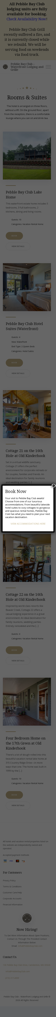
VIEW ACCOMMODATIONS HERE (28, 523)
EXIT (53, 486)
